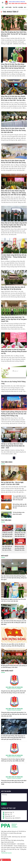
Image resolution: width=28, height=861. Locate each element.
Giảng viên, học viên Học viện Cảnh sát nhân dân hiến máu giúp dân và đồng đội (20, 536)
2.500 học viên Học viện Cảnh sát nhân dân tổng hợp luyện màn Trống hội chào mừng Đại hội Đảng (7, 536)
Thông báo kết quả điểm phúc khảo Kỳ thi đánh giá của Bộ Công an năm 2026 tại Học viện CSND (13, 782)
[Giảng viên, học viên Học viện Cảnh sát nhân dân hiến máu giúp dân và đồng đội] (20, 528)
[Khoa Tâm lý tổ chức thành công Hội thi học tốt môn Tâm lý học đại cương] (14, 151)
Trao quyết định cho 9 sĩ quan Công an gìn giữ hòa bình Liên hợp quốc (19, 497)
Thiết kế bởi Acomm (6, 853)
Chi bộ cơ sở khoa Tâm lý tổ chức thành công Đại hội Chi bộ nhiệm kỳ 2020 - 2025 (12, 446)
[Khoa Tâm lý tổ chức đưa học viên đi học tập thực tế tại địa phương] (14, 278)
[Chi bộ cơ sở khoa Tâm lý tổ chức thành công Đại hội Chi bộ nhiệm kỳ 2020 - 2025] (14, 434)
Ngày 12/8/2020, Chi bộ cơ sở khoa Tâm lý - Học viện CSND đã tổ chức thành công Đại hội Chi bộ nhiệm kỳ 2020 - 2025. (13, 452)
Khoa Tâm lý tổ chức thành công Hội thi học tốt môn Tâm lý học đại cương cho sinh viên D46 (13, 130)
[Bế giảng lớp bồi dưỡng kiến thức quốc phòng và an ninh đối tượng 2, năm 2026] (14, 656)
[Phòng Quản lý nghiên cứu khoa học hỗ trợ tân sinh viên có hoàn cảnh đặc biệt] (14, 590)
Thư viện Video (6, 462)
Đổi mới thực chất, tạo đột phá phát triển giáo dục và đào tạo (20, 506)
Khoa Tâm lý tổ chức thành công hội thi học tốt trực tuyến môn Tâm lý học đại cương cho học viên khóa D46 (14, 225)
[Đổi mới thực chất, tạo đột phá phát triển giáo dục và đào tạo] (6, 506)
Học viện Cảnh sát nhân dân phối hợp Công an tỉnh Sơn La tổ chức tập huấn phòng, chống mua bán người (14, 577)
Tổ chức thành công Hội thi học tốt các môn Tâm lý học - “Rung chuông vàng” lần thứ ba (13, 257)
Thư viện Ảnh (6, 520)
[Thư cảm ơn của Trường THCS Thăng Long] (14, 372)
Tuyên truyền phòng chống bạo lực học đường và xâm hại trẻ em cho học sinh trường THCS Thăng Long (14, 414)
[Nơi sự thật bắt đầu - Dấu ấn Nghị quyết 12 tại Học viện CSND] (14, 473)
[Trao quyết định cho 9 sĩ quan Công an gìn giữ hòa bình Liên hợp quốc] (6, 498)
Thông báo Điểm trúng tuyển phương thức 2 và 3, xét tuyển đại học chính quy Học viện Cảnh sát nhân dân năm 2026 (14, 714)
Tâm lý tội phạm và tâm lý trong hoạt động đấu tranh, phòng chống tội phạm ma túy (14, 351)
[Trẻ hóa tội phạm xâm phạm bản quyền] (6, 514)
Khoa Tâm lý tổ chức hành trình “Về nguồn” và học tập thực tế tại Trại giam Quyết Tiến (14, 319)
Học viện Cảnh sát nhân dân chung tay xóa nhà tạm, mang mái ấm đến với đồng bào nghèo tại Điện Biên (13, 622)
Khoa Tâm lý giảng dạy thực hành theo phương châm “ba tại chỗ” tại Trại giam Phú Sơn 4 (14, 34)
